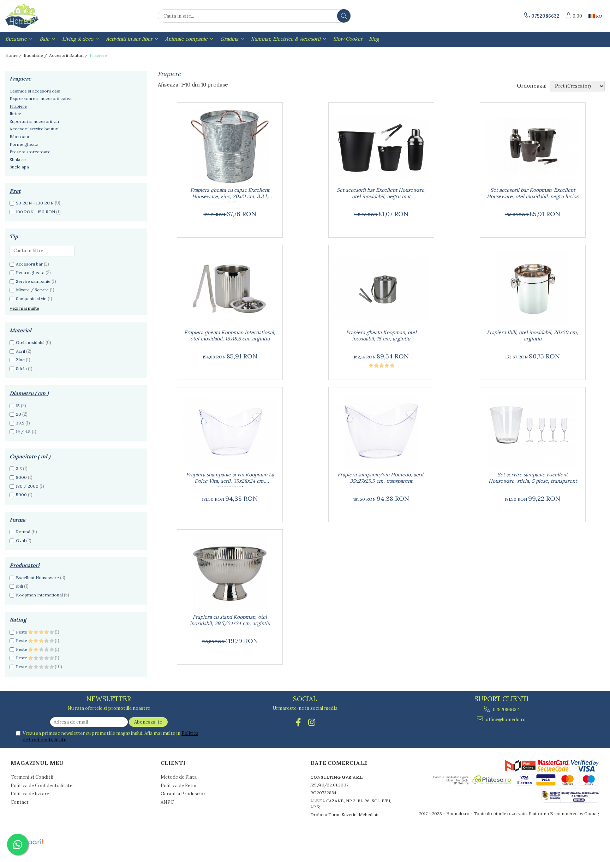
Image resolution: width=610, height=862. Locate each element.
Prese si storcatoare (30, 151)
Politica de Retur (179, 786)
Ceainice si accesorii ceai (35, 91)
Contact (20, 802)
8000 (21, 477)
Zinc (20, 359)
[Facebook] (298, 722)
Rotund (23, 531)
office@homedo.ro (505, 720)
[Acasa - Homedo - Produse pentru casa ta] (40, 16)
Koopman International (39, 595)
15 (18, 405)
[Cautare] (344, 16)
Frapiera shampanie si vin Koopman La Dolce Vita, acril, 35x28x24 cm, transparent (230, 479)
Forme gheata (24, 144)
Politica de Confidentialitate (41, 786)
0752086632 (505, 710)
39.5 (20, 423)
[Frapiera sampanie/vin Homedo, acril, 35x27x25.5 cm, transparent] (381, 431)
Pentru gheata (30, 272)
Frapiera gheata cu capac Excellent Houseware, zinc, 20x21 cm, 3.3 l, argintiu (229, 194)
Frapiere (18, 106)
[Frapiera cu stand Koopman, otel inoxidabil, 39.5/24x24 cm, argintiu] (230, 573)
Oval (20, 540)
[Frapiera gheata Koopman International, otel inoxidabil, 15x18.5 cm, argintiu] (230, 289)
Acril (20, 351)
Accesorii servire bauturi (34, 128)
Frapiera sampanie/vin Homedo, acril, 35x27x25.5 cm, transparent (381, 477)
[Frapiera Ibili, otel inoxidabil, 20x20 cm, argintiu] (532, 289)
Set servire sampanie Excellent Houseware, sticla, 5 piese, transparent (533, 477)
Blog (374, 39)
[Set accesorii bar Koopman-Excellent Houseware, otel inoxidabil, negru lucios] (532, 146)
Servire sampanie (33, 281)
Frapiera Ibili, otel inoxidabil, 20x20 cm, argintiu (532, 335)
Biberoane (20, 136)
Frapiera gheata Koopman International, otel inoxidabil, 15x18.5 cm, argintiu (229, 335)
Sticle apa (19, 167)
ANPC (167, 802)
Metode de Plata (179, 777)
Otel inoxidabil (30, 342)
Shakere (18, 159)
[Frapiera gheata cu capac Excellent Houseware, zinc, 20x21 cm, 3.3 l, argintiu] (230, 146)
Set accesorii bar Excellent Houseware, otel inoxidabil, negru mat (381, 193)
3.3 (19, 468)
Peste (22, 632)
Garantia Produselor (183, 794)
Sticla (21, 368)
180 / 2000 (27, 486)
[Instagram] (312, 722)
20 (18, 414)
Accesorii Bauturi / (69, 55)
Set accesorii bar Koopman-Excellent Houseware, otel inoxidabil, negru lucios (532, 193)
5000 (21, 494)
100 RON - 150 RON (35, 211)
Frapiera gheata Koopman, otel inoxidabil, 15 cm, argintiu (381, 335)
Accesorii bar (29, 264)
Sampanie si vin (31, 298)
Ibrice (15, 113)
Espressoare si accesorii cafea (41, 98)
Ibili (19, 586)
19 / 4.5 (23, 431)
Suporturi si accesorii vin (34, 121)
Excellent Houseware (37, 577)
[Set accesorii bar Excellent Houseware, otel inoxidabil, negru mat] (381, 146)
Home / (14, 55)
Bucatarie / (36, 55)
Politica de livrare (30, 794)
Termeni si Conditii (32, 777)
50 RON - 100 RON (35, 203)
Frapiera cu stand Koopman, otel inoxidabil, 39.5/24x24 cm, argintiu (230, 620)
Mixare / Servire (32, 289)
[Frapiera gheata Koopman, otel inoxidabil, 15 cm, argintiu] (381, 288)
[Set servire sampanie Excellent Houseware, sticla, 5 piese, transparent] (532, 431)
